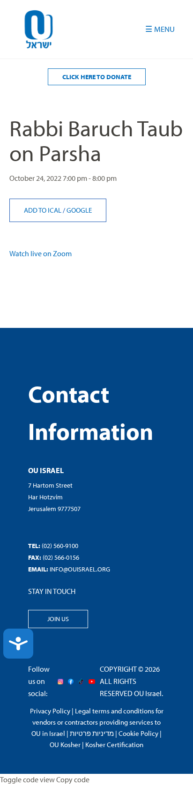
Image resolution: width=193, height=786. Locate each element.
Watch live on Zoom (40, 253)
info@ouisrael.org (80, 569)
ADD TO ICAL (43, 210)
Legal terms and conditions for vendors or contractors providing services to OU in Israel (97, 722)
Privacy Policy (50, 710)
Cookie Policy (138, 733)
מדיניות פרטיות (92, 733)
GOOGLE (79, 210)
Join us (58, 619)
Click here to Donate (96, 77)
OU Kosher (65, 744)
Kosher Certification (114, 744)
